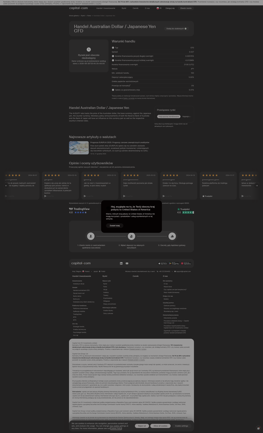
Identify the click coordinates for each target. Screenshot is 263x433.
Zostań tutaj (115, 226)
